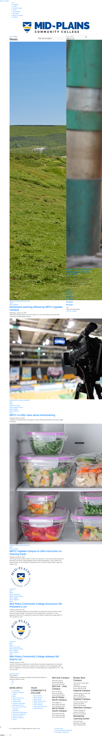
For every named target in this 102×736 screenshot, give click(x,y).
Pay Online (16, 13)
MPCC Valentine (14, 411)
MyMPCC (15, 17)
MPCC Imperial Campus (16, 407)
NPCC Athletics (38, 704)
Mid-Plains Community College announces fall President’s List (36, 605)
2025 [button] (70, 302)
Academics (13, 589)
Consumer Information (19, 703)
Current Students (17, 8)
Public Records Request (19, 714)
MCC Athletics (38, 696)
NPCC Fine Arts (38, 703)
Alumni (14, 694)
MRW (38, 728)
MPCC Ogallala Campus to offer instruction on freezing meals (36, 552)
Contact (15, 6)
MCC (11, 402)
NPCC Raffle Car (38, 708)
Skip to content (4, 1)
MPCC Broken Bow (15, 405)
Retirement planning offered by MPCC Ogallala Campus (36, 308)
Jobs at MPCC (17, 11)
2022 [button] (70, 294)
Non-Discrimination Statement (63, 730)
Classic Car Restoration (40, 706)
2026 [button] (70, 305)
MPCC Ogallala (14, 304)
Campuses (15, 4)
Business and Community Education (20, 301)
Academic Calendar (18, 692)
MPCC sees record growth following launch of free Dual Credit (79, 272)
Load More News (14, 674)
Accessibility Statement (61, 732)
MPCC (11, 303)
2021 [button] (70, 291)
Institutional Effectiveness (20, 712)
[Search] (13, 2)
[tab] (79, 291)
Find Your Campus (71, 311)
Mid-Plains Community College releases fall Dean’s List (34, 658)
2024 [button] (70, 299)
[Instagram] (13, 683)
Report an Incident (18, 15)
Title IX (14, 719)
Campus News (17, 699)
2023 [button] (70, 296)
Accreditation (16, 690)
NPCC (11, 413)
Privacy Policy (59, 728)
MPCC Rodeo (37, 699)
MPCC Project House (40, 701)
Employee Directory (18, 705)
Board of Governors (18, 698)
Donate (15, 10)
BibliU (14, 696)
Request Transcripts (18, 717)
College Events (17, 701)
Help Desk (15, 710)
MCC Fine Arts (38, 697)
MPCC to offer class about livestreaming (32, 415)
